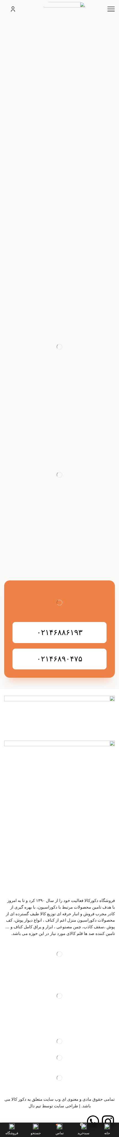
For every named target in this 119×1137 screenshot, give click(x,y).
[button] (59, 632)
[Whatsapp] (93, 1121)
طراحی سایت (66, 1106)
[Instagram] (108, 1121)
